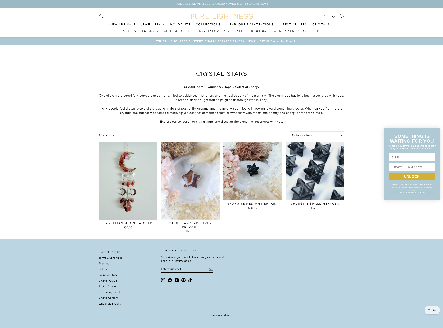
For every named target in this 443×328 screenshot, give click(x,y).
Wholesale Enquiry (110, 303)
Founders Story (108, 275)
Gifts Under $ (177, 30)
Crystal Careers (108, 297)
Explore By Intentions (252, 24)
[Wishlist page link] (333, 16)
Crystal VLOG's (108, 280)
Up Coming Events (110, 292)
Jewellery (151, 24)
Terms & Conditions (110, 257)
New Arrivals (122, 24)
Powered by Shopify (221, 314)
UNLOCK (412, 176)
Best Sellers (295, 24)
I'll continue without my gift (412, 192)
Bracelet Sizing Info (110, 252)
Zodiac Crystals (108, 286)
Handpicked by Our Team (296, 30)
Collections (209, 24)
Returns (103, 269)
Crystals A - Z (213, 30)
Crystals (321, 24)
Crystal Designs (139, 30)
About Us (257, 30)
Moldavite (180, 24)
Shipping (104, 263)
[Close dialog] (436, 131)
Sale (239, 30)
